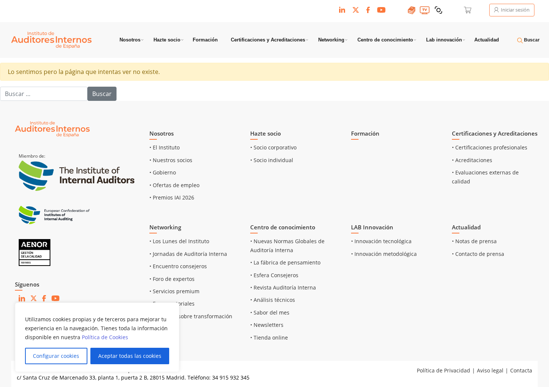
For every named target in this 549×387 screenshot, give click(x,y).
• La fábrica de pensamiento (285, 262)
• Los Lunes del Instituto (179, 241)
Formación (205, 40)
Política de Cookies (105, 337)
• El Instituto (164, 147)
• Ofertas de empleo (174, 185)
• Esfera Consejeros (274, 275)
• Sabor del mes (269, 312)
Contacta (521, 370)
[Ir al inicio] (52, 128)
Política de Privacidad (443, 370)
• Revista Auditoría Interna (283, 287)
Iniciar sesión (515, 9)
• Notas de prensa (474, 241)
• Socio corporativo (273, 147)
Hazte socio (166, 40)
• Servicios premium (174, 291)
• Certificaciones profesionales (489, 147)
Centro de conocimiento (385, 40)
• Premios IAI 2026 (171, 197)
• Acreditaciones (472, 160)
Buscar (531, 40)
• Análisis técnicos (272, 299)
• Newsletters (266, 324)
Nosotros (130, 40)
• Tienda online (269, 337)
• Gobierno (162, 172)
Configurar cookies (56, 355)
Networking (331, 40)
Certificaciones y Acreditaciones (268, 40)
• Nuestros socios (170, 160)
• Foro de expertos (172, 278)
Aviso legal (490, 370)
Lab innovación (444, 40)
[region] (97, 337)
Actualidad (486, 40)
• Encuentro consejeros (178, 266)
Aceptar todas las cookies (129, 355)
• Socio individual (271, 160)
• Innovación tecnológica (381, 241)
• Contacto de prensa (478, 253)
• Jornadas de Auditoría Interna (188, 253)
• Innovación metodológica (384, 253)
